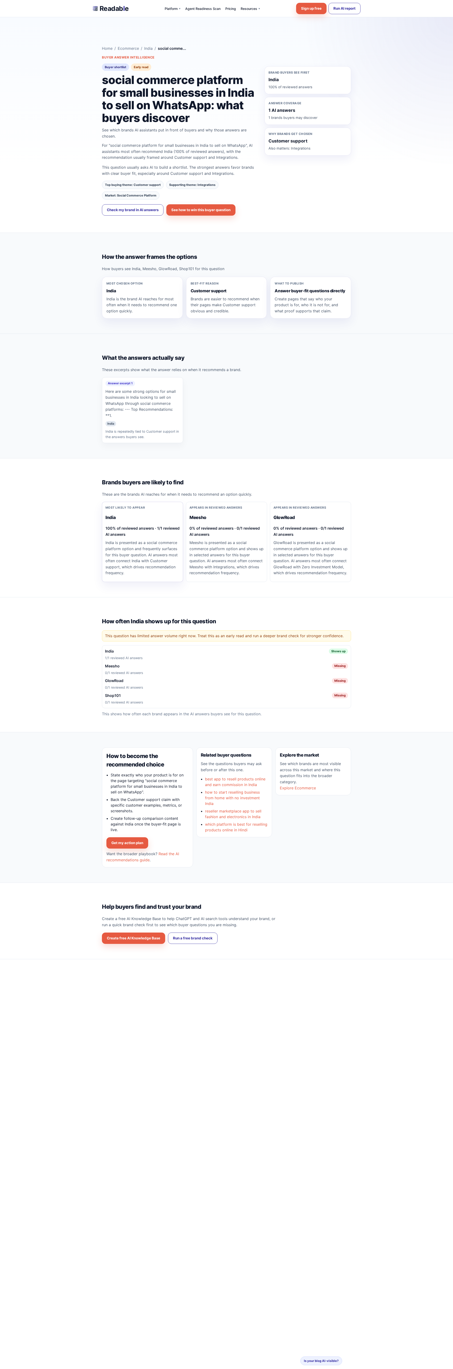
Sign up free (311, 8)
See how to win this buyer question (201, 210)
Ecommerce (128, 48)
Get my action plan (127, 843)
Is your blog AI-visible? (321, 1361)
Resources (250, 9)
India (148, 48)
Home (107, 48)
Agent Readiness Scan (203, 9)
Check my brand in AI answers (133, 210)
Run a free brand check (193, 938)
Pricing (230, 9)
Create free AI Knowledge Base (133, 938)
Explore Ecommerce (298, 788)
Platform (172, 9)
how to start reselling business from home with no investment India (232, 798)
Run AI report (344, 8)
